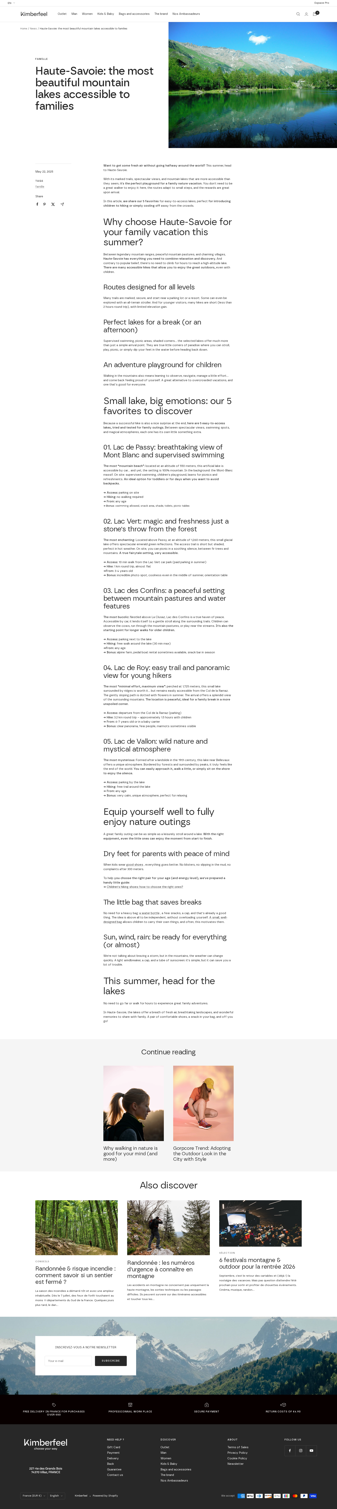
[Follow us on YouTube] (311, 1450)
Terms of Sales (237, 1447)
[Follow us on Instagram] (300, 1450)
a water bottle (149, 913)
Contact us (115, 1475)
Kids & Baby (105, 13)
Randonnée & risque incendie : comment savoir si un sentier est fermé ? (75, 1275)
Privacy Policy (237, 1452)
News (33, 28)
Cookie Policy (237, 1458)
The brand (161, 13)
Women (87, 13)
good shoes (134, 864)
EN (9, 3)
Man (74, 13)
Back (110, 1463)
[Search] (298, 14)
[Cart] (315, 14)
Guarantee (114, 1469)
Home (23, 28)
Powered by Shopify (105, 1496)
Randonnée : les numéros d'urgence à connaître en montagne (160, 1269)
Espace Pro (322, 3)
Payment (113, 1452)
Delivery (113, 1458)
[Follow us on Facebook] (290, 1450)
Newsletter (235, 1463)
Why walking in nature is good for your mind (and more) (130, 1154)
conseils (42, 1261)
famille (41, 59)
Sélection (227, 1253)
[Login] (306, 14)
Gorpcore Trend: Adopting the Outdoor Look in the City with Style (202, 1154)
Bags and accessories (134, 13)
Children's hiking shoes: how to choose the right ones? (145, 886)
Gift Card (113, 1447)
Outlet (62, 13)
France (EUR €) (32, 1496)
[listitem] (37, 204)
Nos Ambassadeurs (186, 13)
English (54, 1496)
